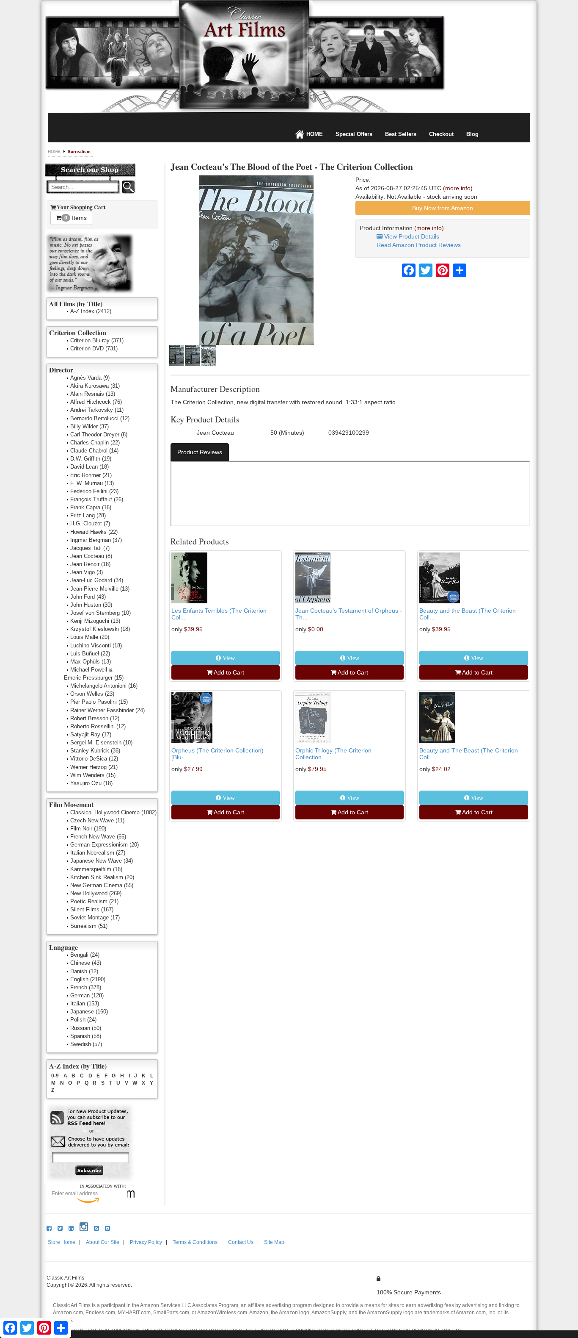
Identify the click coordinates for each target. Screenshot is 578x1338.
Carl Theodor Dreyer (98, 434)
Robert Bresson (94, 718)
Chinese (85, 963)
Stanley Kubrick (95, 750)
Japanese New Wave (101, 861)
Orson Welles (92, 694)
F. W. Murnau (92, 483)
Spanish (85, 1036)
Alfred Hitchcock (96, 402)
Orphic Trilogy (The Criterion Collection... (333, 753)
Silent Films (91, 909)
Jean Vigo (86, 572)
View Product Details (411, 236)
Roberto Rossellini (98, 726)
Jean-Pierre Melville (99, 589)
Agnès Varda (90, 378)
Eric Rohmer (91, 475)
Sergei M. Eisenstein (101, 742)
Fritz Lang (88, 515)
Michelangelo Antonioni (104, 686)
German (87, 995)
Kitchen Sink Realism (102, 877)
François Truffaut (96, 499)
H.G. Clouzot (90, 523)
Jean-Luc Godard (96, 580)
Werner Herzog (94, 767)
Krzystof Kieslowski (100, 629)
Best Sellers (400, 134)
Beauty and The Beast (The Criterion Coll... (468, 753)
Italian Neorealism (97, 852)
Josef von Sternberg (100, 613)
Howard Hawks (94, 532)
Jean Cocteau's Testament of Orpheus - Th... (348, 613)
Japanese (89, 1011)
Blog (472, 134)
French (85, 987)
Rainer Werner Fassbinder (107, 710)
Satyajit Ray (90, 734)
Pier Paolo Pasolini (99, 702)
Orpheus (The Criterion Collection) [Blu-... (217, 753)
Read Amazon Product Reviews (419, 245)
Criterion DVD (94, 348)
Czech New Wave (97, 820)
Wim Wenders (93, 775)
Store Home (61, 1242)
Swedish (86, 1044)
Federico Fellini (94, 491)
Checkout (441, 134)
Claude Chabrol (94, 450)
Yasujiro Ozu (91, 783)
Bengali (84, 955)
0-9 (55, 1076)
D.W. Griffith (90, 458)
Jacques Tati (90, 548)
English (87, 979)
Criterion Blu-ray (97, 340)
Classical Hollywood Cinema (113, 812)
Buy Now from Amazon (442, 208)
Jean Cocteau (91, 556)
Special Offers (354, 134)
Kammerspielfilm (96, 869)
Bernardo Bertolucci (99, 418)
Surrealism (79, 151)
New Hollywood (95, 893)
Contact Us (240, 1242)
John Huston (91, 605)
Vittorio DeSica (94, 758)
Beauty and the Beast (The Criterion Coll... (467, 613)
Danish (84, 971)
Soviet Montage (95, 917)
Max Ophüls (90, 661)
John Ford (88, 597)
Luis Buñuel (90, 653)
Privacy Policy (146, 1242)
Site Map (274, 1242)
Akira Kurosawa (95, 386)
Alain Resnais (92, 394)
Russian (85, 1028)
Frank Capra (90, 507)
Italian (84, 1003)
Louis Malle (89, 637)
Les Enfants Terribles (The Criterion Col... (219, 613)
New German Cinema (101, 885)
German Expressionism (104, 844)
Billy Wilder (89, 426)
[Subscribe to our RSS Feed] (90, 1118)
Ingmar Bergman (96, 540)
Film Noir (88, 828)
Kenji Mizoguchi (95, 621)
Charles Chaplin (95, 442)
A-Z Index (90, 311)
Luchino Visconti (96, 645)
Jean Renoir (90, 564)
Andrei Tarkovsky (97, 410)
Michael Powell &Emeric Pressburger (94, 673)
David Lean (89, 467)
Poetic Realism (94, 901)
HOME (314, 134)
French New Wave (98, 836)
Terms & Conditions (195, 1242)
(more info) (458, 188)
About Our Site (102, 1242)
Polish (83, 1019)
